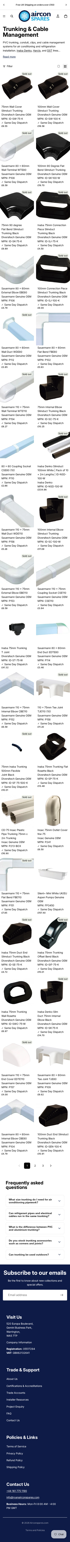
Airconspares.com (39, 1522)
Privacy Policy (14, 1453)
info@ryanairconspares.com (22, 1497)
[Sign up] (62, 1295)
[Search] (12, 16)
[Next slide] (66, 5)
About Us (11, 1378)
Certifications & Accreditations (24, 1385)
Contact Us (13, 1420)
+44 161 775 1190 (16, 1490)
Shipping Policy (15, 1467)
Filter (10, 66)
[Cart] (66, 16)
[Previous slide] (4, 5)
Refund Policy (14, 1460)
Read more (9, 56)
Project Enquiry (15, 1406)
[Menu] (4, 16)
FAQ (8, 1413)
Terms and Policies (35, 1530)
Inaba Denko (24, 50)
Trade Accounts (15, 1392)
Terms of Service (16, 1446)
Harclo (37, 50)
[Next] (51, 1166)
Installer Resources (17, 1399)
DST (49, 50)
